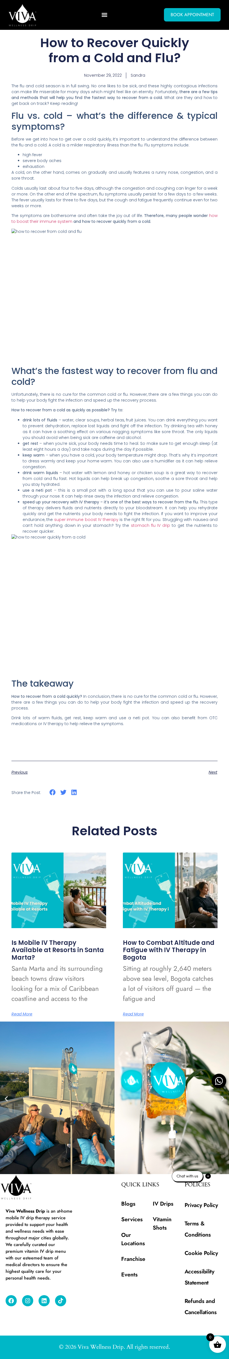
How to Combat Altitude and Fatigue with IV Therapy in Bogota (168, 950)
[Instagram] (27, 1300)
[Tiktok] (60, 1300)
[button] (104, 15)
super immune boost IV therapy (86, 519)
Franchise (133, 1259)
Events (129, 1275)
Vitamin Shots (162, 1223)
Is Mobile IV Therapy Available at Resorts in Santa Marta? (57, 950)
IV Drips (163, 1204)
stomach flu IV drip (150, 525)
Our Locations (133, 1239)
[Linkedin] (44, 1300)
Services (132, 1219)
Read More (21, 1014)
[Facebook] (11, 1300)
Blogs (128, 1204)
